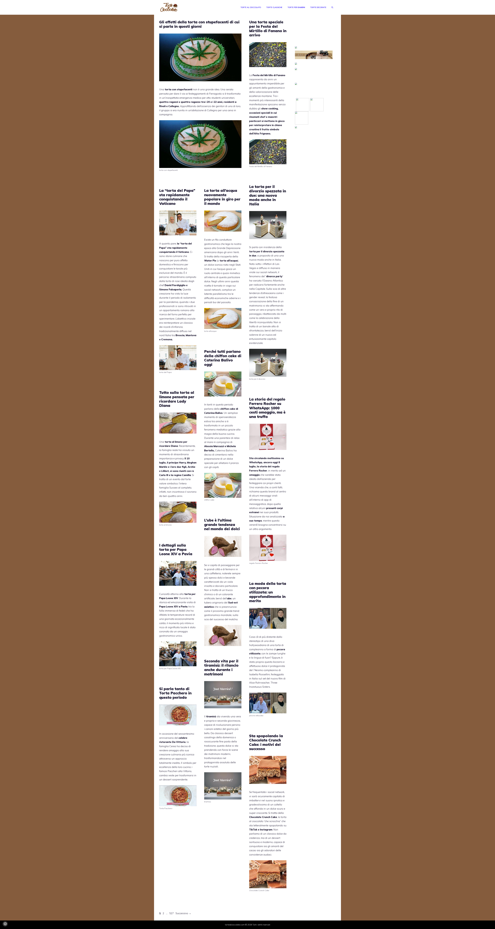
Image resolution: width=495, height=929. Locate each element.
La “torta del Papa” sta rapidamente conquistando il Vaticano (177, 197)
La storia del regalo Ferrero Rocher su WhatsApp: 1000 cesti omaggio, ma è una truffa (267, 408)
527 (171, 913)
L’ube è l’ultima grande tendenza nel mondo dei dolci (222, 524)
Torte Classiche (274, 7)
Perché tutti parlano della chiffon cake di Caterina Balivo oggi (222, 358)
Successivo (183, 913)
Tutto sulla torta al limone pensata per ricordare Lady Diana (176, 399)
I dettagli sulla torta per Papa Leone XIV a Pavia (175, 549)
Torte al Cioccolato (250, 7)
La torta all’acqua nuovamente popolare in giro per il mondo (222, 197)
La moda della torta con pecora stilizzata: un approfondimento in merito (267, 592)
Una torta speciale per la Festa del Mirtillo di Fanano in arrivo (267, 28)
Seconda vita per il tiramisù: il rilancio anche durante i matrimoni (221, 667)
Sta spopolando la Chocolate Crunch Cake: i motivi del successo (266, 742)
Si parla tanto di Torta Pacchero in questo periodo (175, 693)
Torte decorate (318, 7)
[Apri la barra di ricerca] (332, 7)
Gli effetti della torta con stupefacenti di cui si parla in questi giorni (199, 24)
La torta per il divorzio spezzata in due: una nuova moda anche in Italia (267, 195)
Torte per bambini (296, 7)
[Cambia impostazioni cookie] (5, 923)
